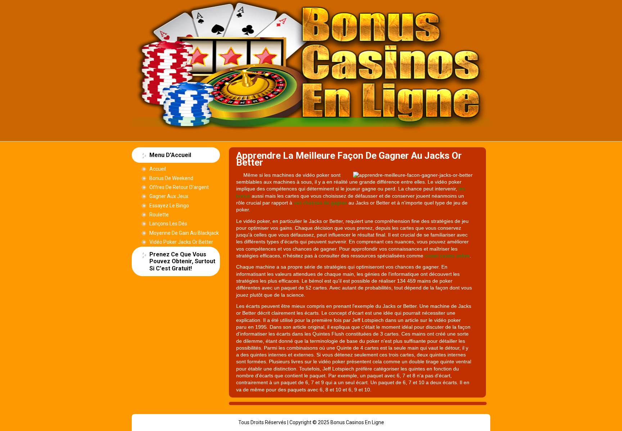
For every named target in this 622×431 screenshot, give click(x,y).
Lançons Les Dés (168, 223)
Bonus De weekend (171, 178)
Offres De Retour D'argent (179, 187)
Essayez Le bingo (169, 205)
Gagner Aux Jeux (168, 196)
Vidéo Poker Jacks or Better (181, 242)
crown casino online (447, 256)
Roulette (159, 214)
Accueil (157, 169)
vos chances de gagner (320, 203)
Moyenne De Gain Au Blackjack (184, 233)
